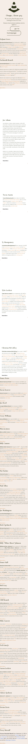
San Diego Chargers (5, 518)
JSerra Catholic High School (13, 493)
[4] (12, 84)
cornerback (8, 45)
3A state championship (14, 713)
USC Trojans (4, 66)
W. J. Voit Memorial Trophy (8, 635)
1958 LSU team (15, 458)
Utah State (7, 398)
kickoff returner (12, 304)
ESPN (7, 83)
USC (14, 700)
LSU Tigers (2, 456)
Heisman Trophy (9, 364)
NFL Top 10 (9, 580)
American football (19, 44)
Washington (15, 385)
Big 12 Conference (6, 683)
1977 (12, 481)
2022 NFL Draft (18, 438)
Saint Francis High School (15, 492)
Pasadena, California (18, 490)
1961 (12, 479)
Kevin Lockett (8, 684)
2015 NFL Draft (20, 253)
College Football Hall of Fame (9, 640)
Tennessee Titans (4, 702)
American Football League (22, 450)
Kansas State (5, 301)
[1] (20, 63)
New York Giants (4, 699)
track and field (20, 683)
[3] (10, 79)
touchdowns (23, 627)
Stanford (18, 250)
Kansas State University (10, 681)
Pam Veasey (13, 489)
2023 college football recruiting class (10, 81)
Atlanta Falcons (13, 420)
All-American (20, 48)
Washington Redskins (23, 518)
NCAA (21, 364)
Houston (11, 437)
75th (19, 552)
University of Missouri (12, 595)
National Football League (20, 45)
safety (22, 455)
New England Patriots (23, 433)
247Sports (17, 83)
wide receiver (12, 65)
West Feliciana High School (11, 712)
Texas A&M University (5, 574)
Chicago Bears (11, 409)
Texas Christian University (16, 721)
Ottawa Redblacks (18, 394)
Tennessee (23, 723)
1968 (8, 481)
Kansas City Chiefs (17, 574)
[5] (13, 84)
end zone (2, 557)
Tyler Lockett (21, 684)
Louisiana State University (6, 453)
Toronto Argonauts (22, 55)
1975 (8, 534)
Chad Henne (24, 661)
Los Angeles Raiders (17, 606)
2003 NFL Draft (5, 53)
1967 (16, 479)
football (11, 475)
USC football (8, 75)
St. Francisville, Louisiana (13, 710)
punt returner (12, 308)
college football (11, 47)
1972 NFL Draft (12, 612)
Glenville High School (5, 650)
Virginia (22, 411)
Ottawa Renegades (4, 680)
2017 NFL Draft (19, 359)
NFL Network (3, 580)
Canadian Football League (6, 396)
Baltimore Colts (13, 518)
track (13, 715)
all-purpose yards (12, 309)
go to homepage (13, 31)
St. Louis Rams (23, 52)
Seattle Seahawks (9, 55)
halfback (14, 448)
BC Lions (14, 680)
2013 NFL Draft (14, 206)
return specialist (21, 65)
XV (4, 611)
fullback (18, 448)
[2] (16, 71)
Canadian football (18, 673)
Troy (6, 437)
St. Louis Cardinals (4, 479)
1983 (11, 534)
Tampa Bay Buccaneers (15, 676)
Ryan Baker (16, 661)
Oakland (9, 606)
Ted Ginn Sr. (15, 648)
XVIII (8, 611)
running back (19, 255)
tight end (25, 448)
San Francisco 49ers (20, 355)
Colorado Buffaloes (11, 614)
